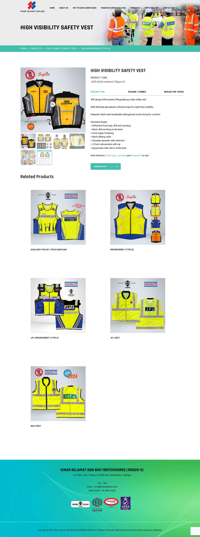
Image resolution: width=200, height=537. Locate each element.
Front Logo (110, 155)
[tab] (106, 92)
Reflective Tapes (174, 91)
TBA (105, 483)
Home (23, 48)
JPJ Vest (115, 337)
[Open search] (176, 7)
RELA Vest (36, 425)
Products (36, 48)
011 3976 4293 (108, 490)
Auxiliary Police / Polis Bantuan (49, 249)
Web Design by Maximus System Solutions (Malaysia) (138, 530)
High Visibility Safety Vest (62, 48)
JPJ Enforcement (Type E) (45, 337)
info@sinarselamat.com (106, 486)
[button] (52, 104)
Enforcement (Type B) (122, 249)
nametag (122, 155)
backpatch (136, 155)
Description (98, 91)
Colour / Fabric (137, 91)
